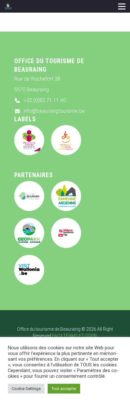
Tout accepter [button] (63, 388)
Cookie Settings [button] (26, 388)
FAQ (56, 335)
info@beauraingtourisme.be (54, 111)
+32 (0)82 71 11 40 (45, 100)
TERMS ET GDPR (80, 335)
